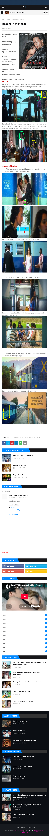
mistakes (25, 438)
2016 (8, 438)
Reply (11, 504)
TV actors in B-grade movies (23, 701)
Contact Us (31, 827)
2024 (24, 623)
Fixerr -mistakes (19, 776)
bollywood (17, 438)
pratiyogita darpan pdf (18, 495)
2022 (24, 631)
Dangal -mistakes (19, 465)
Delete (16, 504)
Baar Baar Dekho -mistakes (23, 455)
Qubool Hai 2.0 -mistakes (22, 766)
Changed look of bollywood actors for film (29, 682)
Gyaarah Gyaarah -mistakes (23, 757)
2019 (24, 639)
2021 (24, 635)
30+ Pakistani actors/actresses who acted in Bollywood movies (29, 663)
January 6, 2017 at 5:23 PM (18, 497)
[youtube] (13, 571)
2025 (24, 619)
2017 (24, 647)
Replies (13, 507)
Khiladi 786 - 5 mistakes (21, 692)
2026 (24, 615)
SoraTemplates (18, 831)
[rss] (36, 571)
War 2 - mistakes (19, 731)
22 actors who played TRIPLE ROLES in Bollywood (27, 673)
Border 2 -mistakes (20, 721)
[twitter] (36, 566)
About (23, 827)
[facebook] (13, 566)
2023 (24, 627)
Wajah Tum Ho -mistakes (22, 475)
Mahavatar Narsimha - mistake (24, 740)
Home (4, 19)
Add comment (14, 514)
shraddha (32, 438)
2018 (24, 643)
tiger (8, 19)
